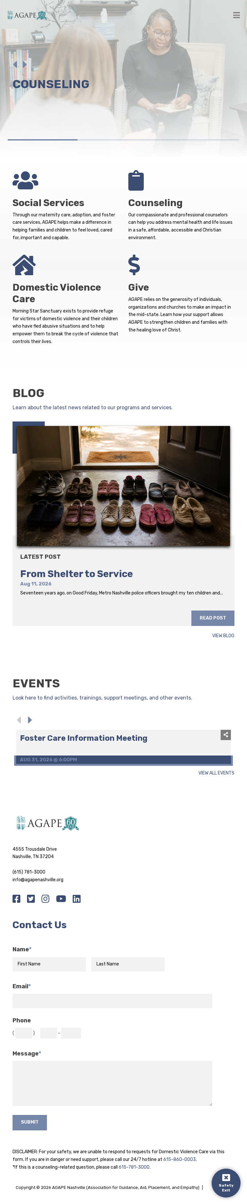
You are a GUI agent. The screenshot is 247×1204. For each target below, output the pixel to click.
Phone (22, 1020)
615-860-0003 (179, 1159)
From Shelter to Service (76, 574)
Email (22, 986)
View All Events (216, 773)
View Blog (223, 636)
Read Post (213, 618)
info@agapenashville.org (38, 880)
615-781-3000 (134, 1167)
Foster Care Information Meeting (83, 738)
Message (27, 1053)
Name (22, 949)
